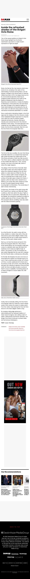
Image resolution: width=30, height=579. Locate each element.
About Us (5, 563)
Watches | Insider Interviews (5, 487)
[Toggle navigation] (28, 19)
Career (25, 563)
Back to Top (15, 526)
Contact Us (12, 563)
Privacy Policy (14, 565)
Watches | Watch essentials (8, 24)
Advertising (19, 563)
